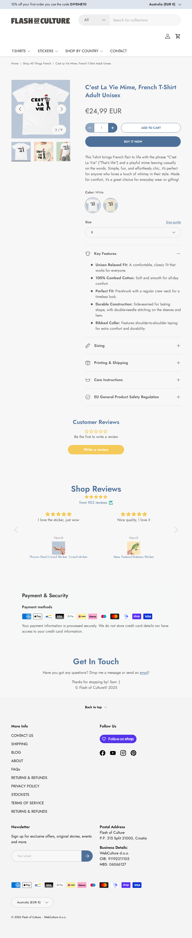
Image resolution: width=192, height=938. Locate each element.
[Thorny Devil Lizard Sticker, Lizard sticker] (58, 548)
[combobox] (130, 20)
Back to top (94, 707)
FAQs (15, 769)
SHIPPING (19, 744)
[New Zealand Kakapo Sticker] (134, 548)
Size (88, 222)
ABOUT (17, 761)
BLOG (16, 752)
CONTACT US (22, 735)
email (144, 672)
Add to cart (151, 128)
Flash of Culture (31, 917)
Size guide (173, 222)
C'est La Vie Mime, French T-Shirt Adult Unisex (83, 63)
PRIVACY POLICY (25, 786)
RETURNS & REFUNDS (29, 777)
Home (14, 63)
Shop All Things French (37, 63)
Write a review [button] (96, 449)
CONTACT (118, 51)
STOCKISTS (20, 794)
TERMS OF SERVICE (27, 803)
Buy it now (133, 141)
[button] (178, 36)
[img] (96, 497)
